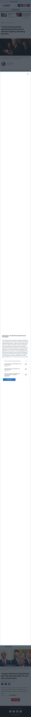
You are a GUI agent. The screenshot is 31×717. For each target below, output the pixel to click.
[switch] (25, 364)
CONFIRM (9, 379)
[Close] (28, 74)
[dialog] (15, 358)
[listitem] (15, 361)
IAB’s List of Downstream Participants (17, 356)
